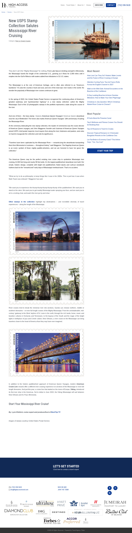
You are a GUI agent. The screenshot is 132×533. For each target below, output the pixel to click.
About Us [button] (80, 5)
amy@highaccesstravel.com (19, 490)
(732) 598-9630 (124, 5)
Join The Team (63, 490)
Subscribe (99, 5)
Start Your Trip (105, 151)
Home (63, 5)
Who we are (62, 487)
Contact (111, 5)
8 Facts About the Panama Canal (99, 118)
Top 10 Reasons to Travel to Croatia (100, 129)
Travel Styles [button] (70, 5)
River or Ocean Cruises (23, 41)
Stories (88, 5)
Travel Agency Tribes (78, 530)
